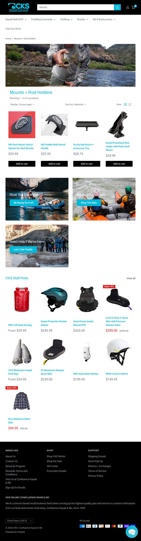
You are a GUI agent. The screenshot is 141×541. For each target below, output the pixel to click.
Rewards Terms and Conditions (16, 473)
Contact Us (12, 461)
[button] (132, 532)
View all (131, 278)
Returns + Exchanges (99, 466)
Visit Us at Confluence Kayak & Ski (21, 481)
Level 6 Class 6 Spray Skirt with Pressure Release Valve (117, 321)
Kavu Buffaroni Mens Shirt (19, 421)
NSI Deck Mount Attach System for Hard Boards (21, 146)
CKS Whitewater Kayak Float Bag (20, 372)
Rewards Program (15, 466)
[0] (133, 7)
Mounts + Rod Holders (25, 38)
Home (8, 38)
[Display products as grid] (125, 104)
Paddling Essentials (41, 19)
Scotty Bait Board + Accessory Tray (83, 146)
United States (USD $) (17, 521)
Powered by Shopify (15, 532)
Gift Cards (52, 466)
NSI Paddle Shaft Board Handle (53, 146)
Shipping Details (97, 456)
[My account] (127, 7)
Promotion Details (56, 471)
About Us (11, 456)
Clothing (64, 19)
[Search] (117, 7)
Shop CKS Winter (56, 456)
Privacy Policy (95, 475)
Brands (81, 19)
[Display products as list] (130, 104)
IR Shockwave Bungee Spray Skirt (52, 372)
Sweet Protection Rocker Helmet (54, 323)
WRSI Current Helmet (117, 373)
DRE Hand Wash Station (85, 373)
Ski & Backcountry (102, 19)
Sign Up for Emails (15, 487)
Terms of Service (97, 471)
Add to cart (22, 163)
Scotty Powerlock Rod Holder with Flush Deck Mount (118, 146)
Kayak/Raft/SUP (14, 19)
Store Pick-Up (95, 461)
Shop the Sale (54, 461)
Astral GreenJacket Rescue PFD (83, 323)
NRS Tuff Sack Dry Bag (20, 325)
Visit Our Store (13, 28)
